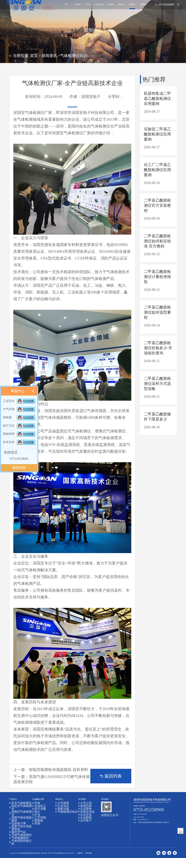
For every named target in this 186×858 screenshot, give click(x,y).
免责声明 (80, 853)
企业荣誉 (86, 808)
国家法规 (63, 808)
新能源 (38, 820)
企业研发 (86, 817)
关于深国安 (77, 4)
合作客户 (86, 820)
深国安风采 (87, 811)
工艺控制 (40, 817)
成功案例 (110, 4)
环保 (37, 803)
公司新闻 (63, 803)
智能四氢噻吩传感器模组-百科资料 (58, 770)
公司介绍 (86, 803)
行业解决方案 (99, 4)
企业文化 (86, 814)
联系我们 (143, 4)
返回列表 (113, 776)
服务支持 (121, 4)
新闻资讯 (132, 4)
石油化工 (40, 805)
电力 (37, 811)
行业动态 (63, 805)
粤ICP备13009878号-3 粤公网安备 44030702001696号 (57, 853)
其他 (37, 823)
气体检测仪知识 (73, 56)
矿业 (37, 814)
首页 (66, 4)
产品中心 (88, 4)
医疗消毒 (40, 808)
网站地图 (89, 853)
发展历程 (86, 805)
